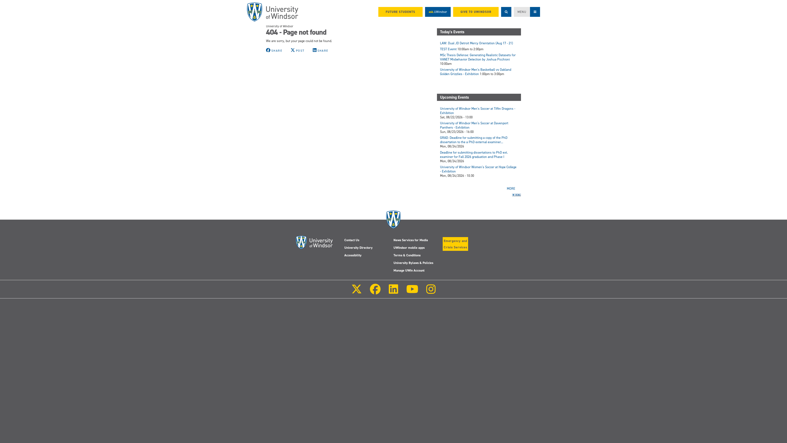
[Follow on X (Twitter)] (357, 292)
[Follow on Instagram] (431, 292)
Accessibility (353, 255)
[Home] (272, 12)
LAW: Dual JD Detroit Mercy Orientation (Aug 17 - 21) (476, 43)
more (511, 188)
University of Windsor (279, 26)
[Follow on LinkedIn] (393, 292)
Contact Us (351, 240)
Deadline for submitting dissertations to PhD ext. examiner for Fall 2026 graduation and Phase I (474, 154)
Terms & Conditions (407, 255)
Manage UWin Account (409, 270)
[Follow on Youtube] (412, 292)
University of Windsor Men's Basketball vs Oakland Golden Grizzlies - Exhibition (475, 71)
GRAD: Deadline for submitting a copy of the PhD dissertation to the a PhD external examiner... (473, 140)
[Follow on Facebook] (375, 292)
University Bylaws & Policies (413, 263)
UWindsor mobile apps (409, 247)
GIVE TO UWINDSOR (476, 12)
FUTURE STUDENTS (400, 12)
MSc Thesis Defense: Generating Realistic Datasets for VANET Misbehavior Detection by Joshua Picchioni (478, 57)
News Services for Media (411, 240)
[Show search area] (506, 12)
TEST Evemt (448, 49)
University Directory (358, 247)
